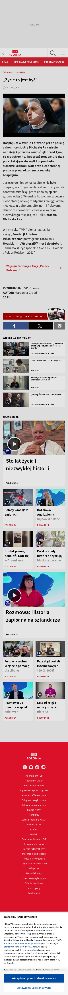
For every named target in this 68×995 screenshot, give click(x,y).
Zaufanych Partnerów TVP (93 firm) (20, 947)
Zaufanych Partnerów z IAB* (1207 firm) (23, 943)
